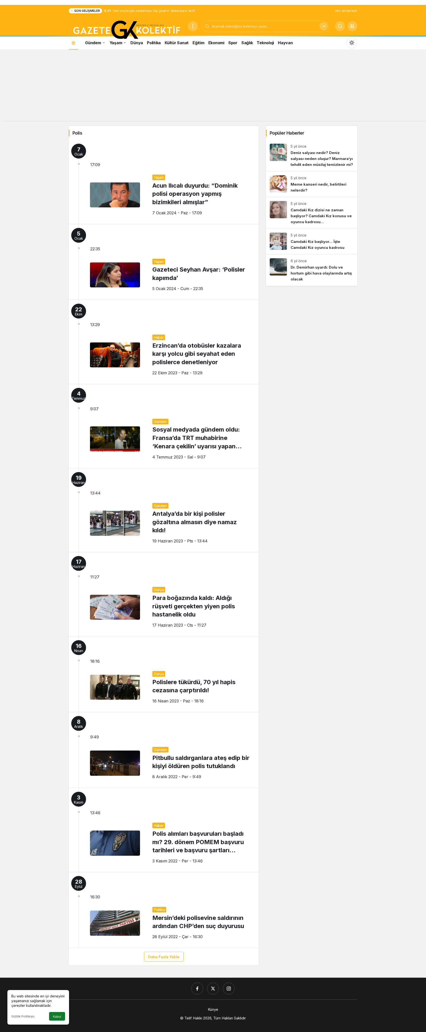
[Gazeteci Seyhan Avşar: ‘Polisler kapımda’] (164, 262)
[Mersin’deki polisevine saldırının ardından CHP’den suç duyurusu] (164, 910)
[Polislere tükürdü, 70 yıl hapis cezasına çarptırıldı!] (164, 674)
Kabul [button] (57, 1016)
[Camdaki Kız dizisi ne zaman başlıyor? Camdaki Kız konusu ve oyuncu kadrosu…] (311, 213)
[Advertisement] (213, 86)
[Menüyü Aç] (193, 26)
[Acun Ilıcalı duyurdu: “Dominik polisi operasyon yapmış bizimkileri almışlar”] (164, 182)
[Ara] (324, 26)
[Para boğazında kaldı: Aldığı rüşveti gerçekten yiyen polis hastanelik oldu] (164, 594)
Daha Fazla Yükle (163, 956)
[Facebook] (197, 988)
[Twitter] (213, 988)
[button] (352, 26)
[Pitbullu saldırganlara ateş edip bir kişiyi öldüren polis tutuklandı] (164, 750)
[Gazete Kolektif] (126, 30)
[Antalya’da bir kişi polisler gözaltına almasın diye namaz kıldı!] (164, 510)
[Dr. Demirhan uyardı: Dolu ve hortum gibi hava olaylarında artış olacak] (311, 270)
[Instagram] (229, 988)
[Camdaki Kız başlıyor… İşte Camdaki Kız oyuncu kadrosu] (311, 241)
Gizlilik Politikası (23, 1016)
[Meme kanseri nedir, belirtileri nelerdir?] (311, 184)
